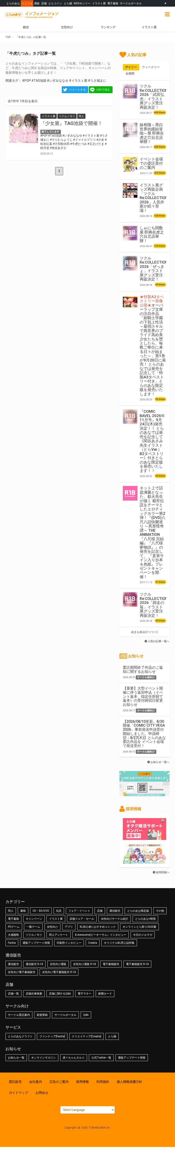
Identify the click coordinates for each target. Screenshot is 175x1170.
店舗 (44, 3)
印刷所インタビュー (69, 942)
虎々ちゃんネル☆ (74, 1057)
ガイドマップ (18, 1093)
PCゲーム (14, 926)
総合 (26, 27)
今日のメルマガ (142, 934)
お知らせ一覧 (16, 1057)
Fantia (12, 942)
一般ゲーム (33, 926)
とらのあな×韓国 (145, 918)
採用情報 (82, 1082)
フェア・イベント (79, 910)
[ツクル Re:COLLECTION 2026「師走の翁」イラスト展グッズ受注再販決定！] (130, 599)
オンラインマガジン (43, 1057)
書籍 (23, 910)
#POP (26, 80)
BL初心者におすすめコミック (98, 926)
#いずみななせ (57, 80)
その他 (160, 910)
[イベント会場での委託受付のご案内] (130, 164)
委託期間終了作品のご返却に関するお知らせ (143, 669)
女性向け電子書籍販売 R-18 (59, 972)
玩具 (59, 910)
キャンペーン (34, 918)
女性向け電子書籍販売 (21, 972)
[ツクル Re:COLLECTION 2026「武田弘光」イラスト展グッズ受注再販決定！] (130, 91)
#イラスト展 (78, 80)
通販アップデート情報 (36, 942)
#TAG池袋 (38, 80)
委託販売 (15, 1082)
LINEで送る (103, 89)
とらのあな (13, 3)
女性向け (67, 27)
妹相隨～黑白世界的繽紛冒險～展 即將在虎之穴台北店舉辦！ (152, 133)
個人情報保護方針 (129, 1082)
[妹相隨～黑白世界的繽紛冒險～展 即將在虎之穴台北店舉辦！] (130, 130)
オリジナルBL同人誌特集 (119, 942)
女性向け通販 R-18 (84, 964)
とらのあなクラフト (20, 1036)
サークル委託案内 (19, 1014)
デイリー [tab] (131, 67)
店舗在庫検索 (34, 993)
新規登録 (42, 1014)
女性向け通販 (58, 964)
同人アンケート (58, 934)
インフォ (27, 3)
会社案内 (35, 1082)
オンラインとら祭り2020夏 (139, 926)
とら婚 (68, 3)
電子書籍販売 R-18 (137, 964)
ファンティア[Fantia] (52, 1036)
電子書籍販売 (111, 964)
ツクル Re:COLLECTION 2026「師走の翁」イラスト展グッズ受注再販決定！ (154, 604)
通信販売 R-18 (34, 964)
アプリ (69, 926)
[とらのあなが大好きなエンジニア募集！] (144, 861)
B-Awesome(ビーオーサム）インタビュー (100, 934)
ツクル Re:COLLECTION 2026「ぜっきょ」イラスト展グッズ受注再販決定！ (154, 268)
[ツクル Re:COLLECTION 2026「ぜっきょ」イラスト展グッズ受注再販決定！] (130, 263)
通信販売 (114, 910)
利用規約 (102, 1082)
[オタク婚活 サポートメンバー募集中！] (144, 837)
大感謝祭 (13, 934)
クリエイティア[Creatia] (86, 1036)
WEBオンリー (82, 3)
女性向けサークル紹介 (114, 918)
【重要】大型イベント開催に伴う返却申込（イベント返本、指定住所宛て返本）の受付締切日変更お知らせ (143, 696)
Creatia (92, 942)
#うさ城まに (97, 80)
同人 (10, 910)
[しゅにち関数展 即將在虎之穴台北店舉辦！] (130, 233)
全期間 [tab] (130, 73)
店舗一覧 (13, 993)
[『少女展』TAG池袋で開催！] (23, 128)
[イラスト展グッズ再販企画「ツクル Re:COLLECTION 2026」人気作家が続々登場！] (130, 190)
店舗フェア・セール (81, 918)
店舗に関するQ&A (60, 993)
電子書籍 (112, 3)
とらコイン (55, 3)
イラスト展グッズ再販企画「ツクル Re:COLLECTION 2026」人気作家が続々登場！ (154, 198)
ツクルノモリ (34, 934)
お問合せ (42, 1093)
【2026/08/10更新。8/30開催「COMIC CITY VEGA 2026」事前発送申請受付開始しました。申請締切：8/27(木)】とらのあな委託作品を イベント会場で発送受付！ (144, 733)
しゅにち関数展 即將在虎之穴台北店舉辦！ (152, 234)
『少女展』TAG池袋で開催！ (71, 123)
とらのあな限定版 (138, 910)
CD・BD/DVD (41, 910)
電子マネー (84, 993)
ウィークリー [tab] (151, 67)
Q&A (86, 1014)
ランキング (108, 27)
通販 (37, 3)
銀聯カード (105, 993)
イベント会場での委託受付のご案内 (151, 163)
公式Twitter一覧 (101, 1057)
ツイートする (77, 89)
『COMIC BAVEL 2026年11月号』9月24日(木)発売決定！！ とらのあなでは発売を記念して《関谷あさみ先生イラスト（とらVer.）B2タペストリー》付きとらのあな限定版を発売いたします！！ (152, 441)
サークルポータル (131, 3)
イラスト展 (99, 3)
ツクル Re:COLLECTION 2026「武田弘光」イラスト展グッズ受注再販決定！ (154, 96)
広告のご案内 (59, 1082)
